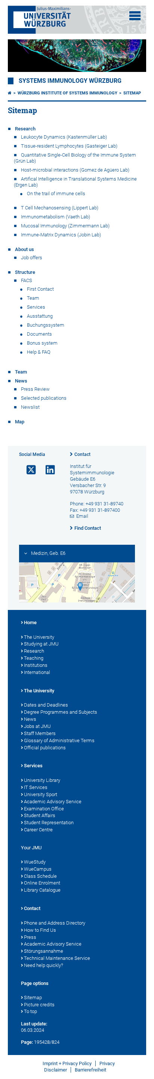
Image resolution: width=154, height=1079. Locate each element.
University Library (42, 780)
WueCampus (38, 869)
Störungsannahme (43, 951)
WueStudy (35, 862)
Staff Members (40, 733)
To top (30, 1011)
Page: (27, 1042)
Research (34, 651)
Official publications (45, 747)
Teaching (33, 658)
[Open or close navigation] (135, 15)
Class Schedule (40, 876)
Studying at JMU (41, 644)
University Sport (40, 794)
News (30, 719)
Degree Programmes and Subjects (60, 712)
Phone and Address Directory (54, 923)
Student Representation (49, 822)
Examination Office (44, 808)
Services (33, 765)
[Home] (10, 93)
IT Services (35, 787)
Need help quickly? (43, 965)
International (37, 672)
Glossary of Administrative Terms (59, 740)
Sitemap (132, 93)
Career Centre (38, 829)
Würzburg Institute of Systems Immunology (67, 93)
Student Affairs (39, 815)
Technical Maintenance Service (57, 958)
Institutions (35, 665)
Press (30, 937)
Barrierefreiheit (90, 1070)
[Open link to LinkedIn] (47, 470)
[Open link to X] (28, 470)
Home (30, 622)
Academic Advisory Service (52, 801)
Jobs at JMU (37, 726)
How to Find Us (40, 930)
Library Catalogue (42, 890)
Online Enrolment (42, 883)
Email (82, 516)
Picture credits (39, 1004)
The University (39, 637)
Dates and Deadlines (46, 705)
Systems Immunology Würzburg (70, 81)
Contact (82, 454)
